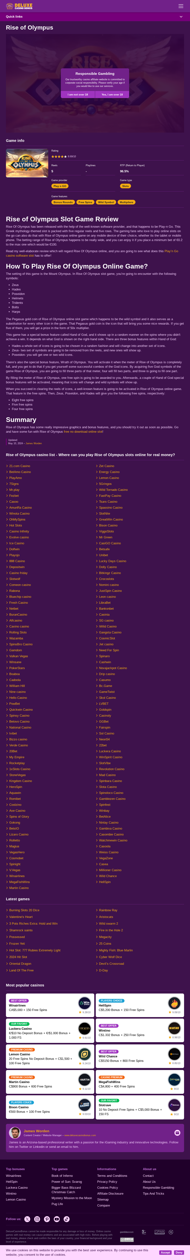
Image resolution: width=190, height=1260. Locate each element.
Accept (165, 1252)
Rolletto (14, 840)
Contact (148, 1176)
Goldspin (105, 709)
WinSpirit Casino (110, 757)
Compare (103, 1205)
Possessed (17, 937)
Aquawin (15, 793)
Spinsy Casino (19, 715)
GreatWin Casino (111, 519)
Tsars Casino (108, 501)
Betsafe (104, 549)
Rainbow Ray (108, 910)
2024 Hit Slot (18, 957)
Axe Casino (17, 810)
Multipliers (126, 202)
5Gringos (105, 484)
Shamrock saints (21, 930)
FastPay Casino (110, 496)
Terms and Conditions (112, 1176)
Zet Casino (106, 466)
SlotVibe (105, 763)
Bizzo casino (18, 739)
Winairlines (17, 876)
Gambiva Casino (110, 828)
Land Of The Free (21, 970)
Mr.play (14, 490)
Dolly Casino (108, 567)
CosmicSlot (107, 638)
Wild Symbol (106, 202)
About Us (149, 1181)
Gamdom (15, 650)
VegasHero (16, 852)
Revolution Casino (111, 769)
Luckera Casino (110, 751)
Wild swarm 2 (108, 923)
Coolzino (15, 805)
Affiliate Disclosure (110, 1193)
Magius (14, 846)
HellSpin (105, 882)
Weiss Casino (108, 852)
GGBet (104, 721)
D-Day (103, 970)
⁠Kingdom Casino (20, 781)
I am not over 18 (78, 94)
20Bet (13, 751)
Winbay (104, 810)
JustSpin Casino (110, 591)
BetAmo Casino (20, 472)
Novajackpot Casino (113, 668)
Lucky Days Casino (112, 561)
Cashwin (105, 662)
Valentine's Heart (21, 917)
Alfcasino (15, 620)
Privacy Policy (107, 1181)
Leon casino (107, 597)
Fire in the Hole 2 (111, 930)
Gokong (14, 822)
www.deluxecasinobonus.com (80, 1135)
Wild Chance (108, 876)
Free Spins (85, 202)
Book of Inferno (62, 1176)
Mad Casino (107, 775)
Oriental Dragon (20, 963)
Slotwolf (14, 579)
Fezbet (14, 496)
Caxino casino (19, 626)
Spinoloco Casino (111, 793)
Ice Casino (16, 543)
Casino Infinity (19, 531)
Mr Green (105, 537)
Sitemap (103, 1199)
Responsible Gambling (158, 1187)
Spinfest (104, 805)
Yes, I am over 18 (112, 94)
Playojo (14, 555)
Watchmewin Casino (113, 840)
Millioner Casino (110, 870)
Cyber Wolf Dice (110, 957)
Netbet (13, 608)
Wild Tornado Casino (113, 490)
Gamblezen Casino (112, 799)
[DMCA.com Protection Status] (127, 1239)
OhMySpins (17, 519)
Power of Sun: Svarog (67, 1181)
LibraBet (105, 602)
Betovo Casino (19, 721)
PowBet (14, 703)
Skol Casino (107, 698)
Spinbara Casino (110, 781)
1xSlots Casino (19, 769)
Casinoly (105, 715)
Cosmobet (16, 858)
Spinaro (104, 656)
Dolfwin (14, 549)
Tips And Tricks (153, 1193)
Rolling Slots (18, 632)
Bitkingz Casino (110, 573)
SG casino (106, 620)
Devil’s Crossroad (111, 963)
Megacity (105, 937)
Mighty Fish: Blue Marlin (116, 950)
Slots (125, 186)
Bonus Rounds (63, 202)
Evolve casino (19, 537)
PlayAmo (15, 478)
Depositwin (16, 567)
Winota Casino (19, 513)
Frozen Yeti (17, 943)
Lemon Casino (109, 478)
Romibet (15, 799)
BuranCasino (18, 614)
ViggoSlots (106, 531)
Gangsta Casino (110, 632)
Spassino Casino (110, 507)
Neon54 (104, 739)
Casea (103, 864)
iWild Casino (108, 626)
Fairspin (104, 727)
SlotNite (104, 513)
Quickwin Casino (21, 709)
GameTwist (107, 692)
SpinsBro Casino (20, 644)
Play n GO (60, 186)
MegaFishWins (19, 882)
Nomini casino (109, 585)
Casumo (105, 680)
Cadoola (15, 680)
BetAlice (105, 816)
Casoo (13, 501)
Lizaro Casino (18, 834)
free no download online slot (83, 431)
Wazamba (16, 638)
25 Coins (105, 943)
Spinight (14, 864)
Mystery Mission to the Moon (72, 1198)
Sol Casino (106, 733)
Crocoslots (106, 579)
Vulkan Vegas (18, 656)
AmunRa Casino (20, 507)
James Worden (34, 443)
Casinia (104, 614)
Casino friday (18, 573)
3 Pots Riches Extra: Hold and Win (33, 923)
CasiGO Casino (110, 543)
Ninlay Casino (108, 822)
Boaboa (14, 674)
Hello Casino (18, 698)
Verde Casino (18, 745)
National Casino (20, 727)
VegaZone (106, 858)
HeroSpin (15, 787)
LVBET (104, 703)
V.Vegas (14, 870)
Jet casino (106, 644)
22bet (103, 745)
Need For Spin (109, 650)
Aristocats (106, 917)
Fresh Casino (18, 602)
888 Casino (17, 561)
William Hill (17, 686)
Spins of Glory (19, 816)
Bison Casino (108, 525)
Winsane (15, 662)
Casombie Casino (111, 834)
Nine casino (17, 692)
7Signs (14, 484)
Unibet (103, 555)
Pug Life (57, 1204)
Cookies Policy (107, 1187)
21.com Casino (19, 466)
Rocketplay (17, 763)
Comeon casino (20, 585)
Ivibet (13, 733)
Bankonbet (106, 608)
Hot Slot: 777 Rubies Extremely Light (34, 950)
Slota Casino (108, 787)
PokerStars (17, 668)
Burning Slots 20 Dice (24, 910)
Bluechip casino (20, 597)
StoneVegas (17, 775)
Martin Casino (19, 888)
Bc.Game (105, 686)
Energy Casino (109, 472)
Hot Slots (15, 525)
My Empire (16, 757)
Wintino (11, 1193)
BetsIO (14, 828)
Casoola (104, 846)
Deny (179, 1252)
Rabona (14, 591)
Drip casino (107, 674)
